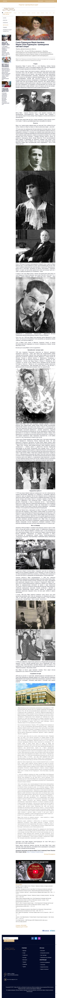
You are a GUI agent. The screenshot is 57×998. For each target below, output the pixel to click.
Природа (24, 950)
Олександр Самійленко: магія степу (5, 90)
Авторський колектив (49, 1)
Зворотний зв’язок (44, 966)
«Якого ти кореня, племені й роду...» (35, 852)
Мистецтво (5, 25)
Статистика (42, 964)
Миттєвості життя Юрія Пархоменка (5, 65)
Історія (24, 952)
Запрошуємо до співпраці (45, 957)
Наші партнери (43, 955)
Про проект (40, 1)
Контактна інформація (45, 962)
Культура (5, 20)
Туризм (24, 966)
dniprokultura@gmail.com (12, 979)
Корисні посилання (44, 969)
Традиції (5, 27)
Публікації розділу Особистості (7, 30)
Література (5, 22)
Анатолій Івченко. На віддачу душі (6, 43)
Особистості (25, 955)
